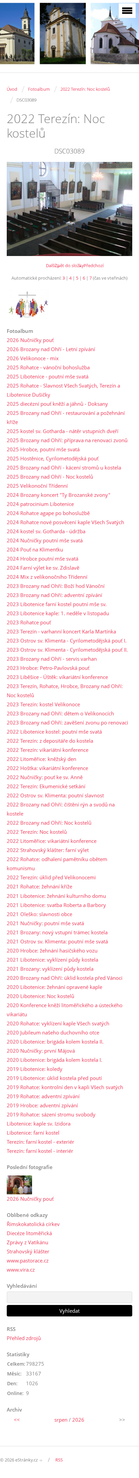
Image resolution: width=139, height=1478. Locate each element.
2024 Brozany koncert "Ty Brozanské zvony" (58, 494)
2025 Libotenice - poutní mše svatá (47, 376)
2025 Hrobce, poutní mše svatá (43, 449)
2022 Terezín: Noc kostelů (85, 89)
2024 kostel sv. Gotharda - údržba (46, 531)
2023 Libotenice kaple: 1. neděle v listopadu (58, 613)
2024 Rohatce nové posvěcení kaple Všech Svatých (65, 522)
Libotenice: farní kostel (33, 1132)
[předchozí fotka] (17, 209)
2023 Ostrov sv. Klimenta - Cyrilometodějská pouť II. (67, 649)
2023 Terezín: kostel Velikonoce (43, 704)
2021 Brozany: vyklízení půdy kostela (50, 968)
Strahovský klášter (28, 1251)
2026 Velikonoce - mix (33, 358)
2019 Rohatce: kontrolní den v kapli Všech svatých (65, 1087)
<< (17, 1419)
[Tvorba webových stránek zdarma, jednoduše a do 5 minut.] (41, 1460)
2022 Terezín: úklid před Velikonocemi (51, 877)
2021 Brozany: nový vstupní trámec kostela (57, 932)
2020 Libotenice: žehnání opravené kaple (54, 987)
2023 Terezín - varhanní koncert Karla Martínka (61, 631)
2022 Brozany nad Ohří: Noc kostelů (49, 822)
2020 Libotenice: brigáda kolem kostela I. (54, 1059)
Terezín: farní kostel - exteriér (40, 1141)
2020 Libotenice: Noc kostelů (40, 996)
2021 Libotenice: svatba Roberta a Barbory (56, 905)
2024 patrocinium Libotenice (40, 504)
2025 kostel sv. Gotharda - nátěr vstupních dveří (62, 431)
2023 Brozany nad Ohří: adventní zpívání (54, 595)
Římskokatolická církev (33, 1224)
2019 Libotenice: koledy (34, 1068)
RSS (59, 1460)
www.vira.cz (21, 1269)
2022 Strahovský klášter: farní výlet (48, 850)
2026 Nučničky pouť (30, 340)
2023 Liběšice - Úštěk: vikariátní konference (57, 677)
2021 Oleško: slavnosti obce (39, 914)
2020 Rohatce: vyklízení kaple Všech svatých (58, 1023)
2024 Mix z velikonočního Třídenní (47, 576)
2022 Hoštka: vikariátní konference (47, 768)
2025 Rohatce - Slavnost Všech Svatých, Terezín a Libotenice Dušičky (63, 390)
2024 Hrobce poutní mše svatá (42, 558)
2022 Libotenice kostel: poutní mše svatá (54, 731)
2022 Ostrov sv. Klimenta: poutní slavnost (55, 795)
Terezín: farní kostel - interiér (40, 1150)
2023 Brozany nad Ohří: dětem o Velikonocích (60, 713)
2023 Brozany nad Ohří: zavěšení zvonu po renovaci (67, 722)
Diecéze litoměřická (29, 1233)
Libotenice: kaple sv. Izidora (39, 1123)
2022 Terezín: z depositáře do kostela (50, 740)
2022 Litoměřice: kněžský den (41, 759)
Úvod (12, 89)
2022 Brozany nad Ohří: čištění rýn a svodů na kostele (61, 809)
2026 (78, 1419)
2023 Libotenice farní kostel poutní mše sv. (57, 604)
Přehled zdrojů (24, 1338)
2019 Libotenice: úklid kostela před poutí (54, 1078)
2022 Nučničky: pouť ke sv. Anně (45, 777)
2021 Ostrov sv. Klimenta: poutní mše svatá (57, 941)
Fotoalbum (39, 89)
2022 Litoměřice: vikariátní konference (51, 840)
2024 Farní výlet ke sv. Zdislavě (43, 567)
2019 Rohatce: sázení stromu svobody (51, 1114)
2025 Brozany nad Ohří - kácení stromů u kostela (64, 467)
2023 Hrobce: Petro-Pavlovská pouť (48, 667)
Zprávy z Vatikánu (27, 1242)
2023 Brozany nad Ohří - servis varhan (52, 658)
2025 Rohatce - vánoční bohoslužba (48, 367)
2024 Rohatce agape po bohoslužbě (48, 513)
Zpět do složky (69, 265)
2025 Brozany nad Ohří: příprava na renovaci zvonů (67, 440)
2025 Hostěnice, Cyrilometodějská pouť (53, 458)
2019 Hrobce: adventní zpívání (42, 1105)
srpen (60, 1419)
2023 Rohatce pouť (29, 622)
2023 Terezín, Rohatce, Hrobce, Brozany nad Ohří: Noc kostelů (65, 691)
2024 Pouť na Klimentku (35, 549)
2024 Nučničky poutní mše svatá (45, 540)
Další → (53, 265)
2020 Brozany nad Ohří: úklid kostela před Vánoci (64, 977)
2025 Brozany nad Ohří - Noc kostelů (50, 476)
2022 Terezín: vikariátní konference (47, 749)
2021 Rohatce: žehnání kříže (39, 886)
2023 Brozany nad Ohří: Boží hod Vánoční (56, 585)
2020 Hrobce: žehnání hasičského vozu (52, 950)
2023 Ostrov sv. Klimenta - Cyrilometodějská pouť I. (67, 640)
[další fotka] (121, 209)
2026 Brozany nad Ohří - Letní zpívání (51, 349)
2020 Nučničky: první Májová (41, 1050)
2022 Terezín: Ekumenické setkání (46, 786)
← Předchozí (91, 265)
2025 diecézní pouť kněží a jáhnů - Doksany (57, 403)
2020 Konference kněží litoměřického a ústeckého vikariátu (64, 1010)
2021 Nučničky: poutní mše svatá (45, 923)
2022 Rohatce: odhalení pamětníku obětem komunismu (57, 864)
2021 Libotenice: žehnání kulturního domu (56, 895)
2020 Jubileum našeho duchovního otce (53, 1032)
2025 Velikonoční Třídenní (37, 485)
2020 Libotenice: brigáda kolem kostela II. (55, 1041)
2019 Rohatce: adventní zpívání (43, 1096)
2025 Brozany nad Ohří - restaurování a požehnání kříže (66, 417)
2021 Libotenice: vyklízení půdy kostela (52, 959)
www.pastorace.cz (28, 1260)
